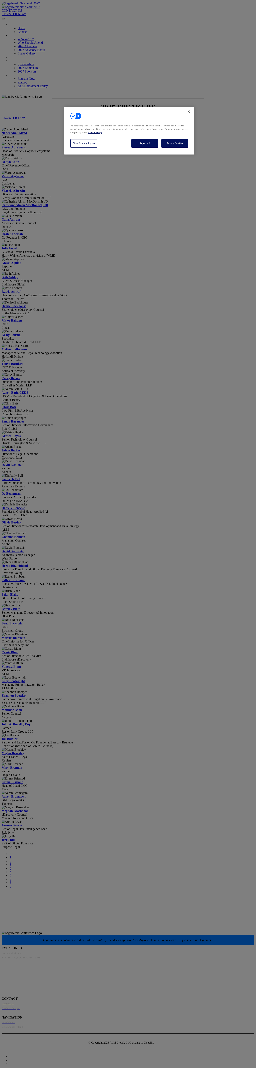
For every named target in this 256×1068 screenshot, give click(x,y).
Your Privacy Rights (84, 143)
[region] (129, 131)
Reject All (145, 143)
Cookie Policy (95, 132)
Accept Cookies (175, 143)
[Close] (188, 111)
